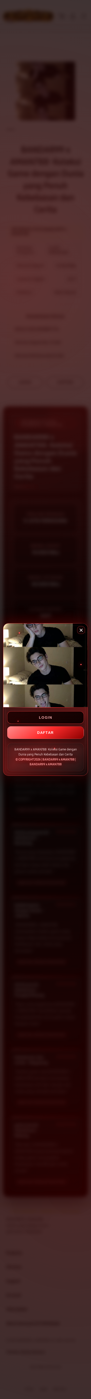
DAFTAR (45, 733)
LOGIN (45, 717)
